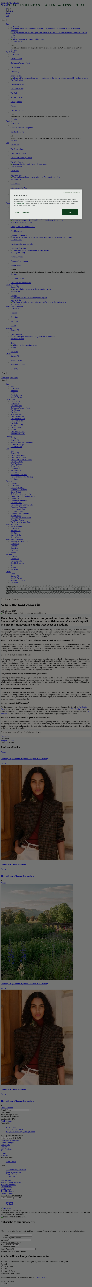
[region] (46, 204)
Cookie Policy (20, 203)
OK (70, 212)
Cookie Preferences (22, 212)
